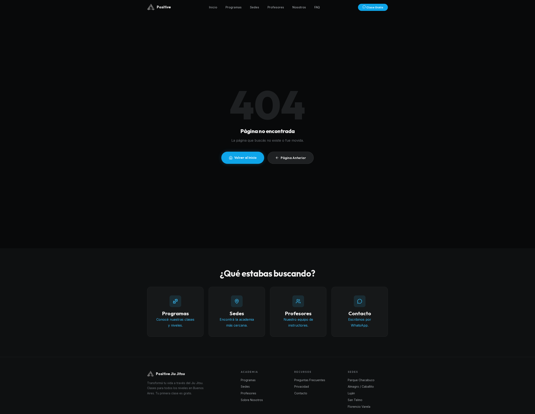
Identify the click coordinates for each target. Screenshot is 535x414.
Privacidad (301, 386)
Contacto (300, 393)
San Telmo (355, 400)
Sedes (254, 7)
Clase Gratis (374, 7)
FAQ (317, 7)
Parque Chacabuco (361, 380)
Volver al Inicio (245, 158)
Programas (233, 7)
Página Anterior (293, 158)
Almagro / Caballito (361, 386)
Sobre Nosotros (252, 400)
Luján (351, 393)
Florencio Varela (359, 406)
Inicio (213, 7)
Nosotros (299, 7)
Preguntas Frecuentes (309, 380)
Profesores (276, 7)
